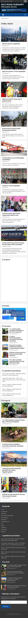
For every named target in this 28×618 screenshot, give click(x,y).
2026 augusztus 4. (13, 364)
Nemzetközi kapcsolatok (7, 515)
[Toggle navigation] (3, 14)
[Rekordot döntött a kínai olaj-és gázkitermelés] (14, 89)
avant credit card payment (8, 373)
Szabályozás (4, 511)
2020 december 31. (6, 246)
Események (4, 529)
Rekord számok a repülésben (11, 44)
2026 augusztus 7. (13, 342)
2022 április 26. (5, 217)
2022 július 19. (5, 132)
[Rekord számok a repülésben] (14, 34)
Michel (3, 389)
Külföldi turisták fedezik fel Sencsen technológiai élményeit (17, 354)
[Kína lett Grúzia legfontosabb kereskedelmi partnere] (14, 119)
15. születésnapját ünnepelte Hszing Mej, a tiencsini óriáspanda (16, 330)
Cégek (2, 525)
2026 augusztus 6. (13, 350)
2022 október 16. (6, 73)
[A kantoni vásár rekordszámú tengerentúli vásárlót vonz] (14, 203)
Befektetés (3, 519)
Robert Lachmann (17, 614)
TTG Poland (16, 613)
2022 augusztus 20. (6, 102)
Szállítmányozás (5, 521)
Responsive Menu (25, 1)
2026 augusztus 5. (13, 357)
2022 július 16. (5, 161)
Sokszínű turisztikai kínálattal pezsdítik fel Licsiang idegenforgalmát (16, 346)
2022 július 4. (5, 187)
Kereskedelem (4, 517)
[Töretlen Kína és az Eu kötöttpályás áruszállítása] (14, 148)
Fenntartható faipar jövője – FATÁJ (10, 378)
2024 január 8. (5, 45)
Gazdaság (3, 513)
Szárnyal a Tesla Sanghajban (11, 185)
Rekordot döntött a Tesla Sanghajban (13, 71)
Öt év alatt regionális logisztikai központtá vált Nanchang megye (16, 361)
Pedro (3, 394)
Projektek (3, 527)
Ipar (2, 523)
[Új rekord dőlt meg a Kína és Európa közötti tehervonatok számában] (14, 233)
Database (3, 531)
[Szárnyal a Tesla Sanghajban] (14, 176)
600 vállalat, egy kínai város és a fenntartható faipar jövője (13, 380)
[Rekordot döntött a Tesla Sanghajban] (14, 62)
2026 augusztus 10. (14, 333)
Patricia (4, 384)
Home (2, 509)
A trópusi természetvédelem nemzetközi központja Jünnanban (16, 339)
